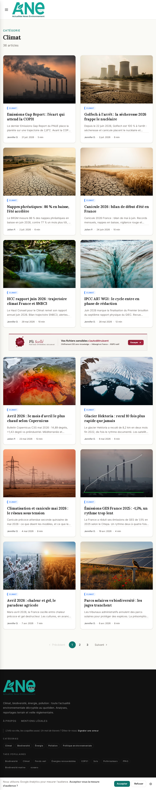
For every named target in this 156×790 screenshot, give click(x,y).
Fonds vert (40, 761)
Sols (95, 761)
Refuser (138, 783)
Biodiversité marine (15, 767)
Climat (8, 745)
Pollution (53, 745)
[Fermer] (150, 784)
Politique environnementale (77, 745)
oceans (34, 767)
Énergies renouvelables (64, 761)
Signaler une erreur (88, 730)
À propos (10, 720)
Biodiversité (23, 745)
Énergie (39, 745)
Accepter (122, 783)
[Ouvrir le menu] (6, 9)
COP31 (84, 761)
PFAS (125, 761)
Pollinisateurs (110, 761)
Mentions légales (34, 720)
